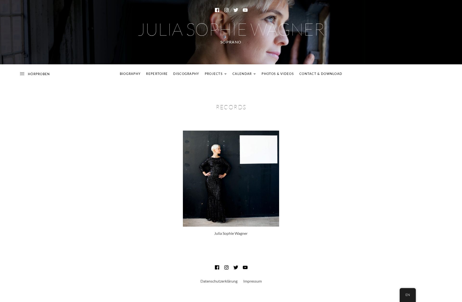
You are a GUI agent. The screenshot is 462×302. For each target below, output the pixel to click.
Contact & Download (320, 74)
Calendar (245, 75)
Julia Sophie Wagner (231, 28)
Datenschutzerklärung (218, 281)
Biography (130, 74)
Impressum (252, 281)
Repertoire (157, 74)
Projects (217, 75)
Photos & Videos (278, 74)
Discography (186, 74)
